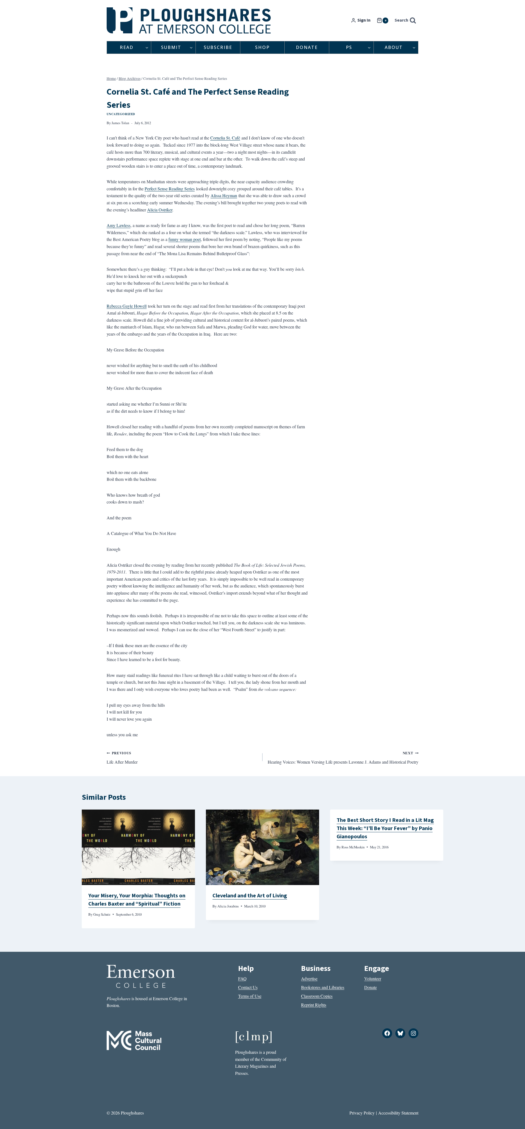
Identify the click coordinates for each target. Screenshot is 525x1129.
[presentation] (138, 847)
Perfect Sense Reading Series (170, 188)
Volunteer (372, 978)
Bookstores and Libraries (322, 987)
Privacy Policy (362, 1113)
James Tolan (120, 122)
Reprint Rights (313, 1005)
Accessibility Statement (398, 1113)
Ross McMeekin (353, 847)
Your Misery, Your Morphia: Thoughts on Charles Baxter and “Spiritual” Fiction (136, 900)
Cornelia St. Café (225, 138)
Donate (307, 47)
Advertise (309, 978)
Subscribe (218, 47)
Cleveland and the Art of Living (249, 896)
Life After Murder (122, 757)
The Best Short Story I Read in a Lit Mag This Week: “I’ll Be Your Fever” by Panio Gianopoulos (385, 828)
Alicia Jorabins (228, 906)
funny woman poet (184, 239)
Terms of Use (249, 996)
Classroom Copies (316, 996)
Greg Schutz (101, 914)
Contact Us (248, 987)
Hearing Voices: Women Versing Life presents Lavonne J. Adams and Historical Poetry (343, 757)
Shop (262, 47)
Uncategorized (121, 114)
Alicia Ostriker (159, 210)
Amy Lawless (118, 225)
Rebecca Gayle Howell (127, 306)
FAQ (242, 978)
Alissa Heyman (224, 195)
